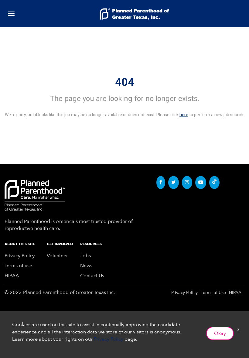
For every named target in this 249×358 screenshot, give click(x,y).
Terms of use (18, 265)
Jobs (85, 255)
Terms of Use (213, 293)
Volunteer (57, 255)
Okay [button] (220, 333)
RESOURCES (91, 243)
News (86, 265)
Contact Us (92, 275)
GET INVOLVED (60, 243)
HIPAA (12, 275)
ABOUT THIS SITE (20, 243)
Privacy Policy (20, 255)
